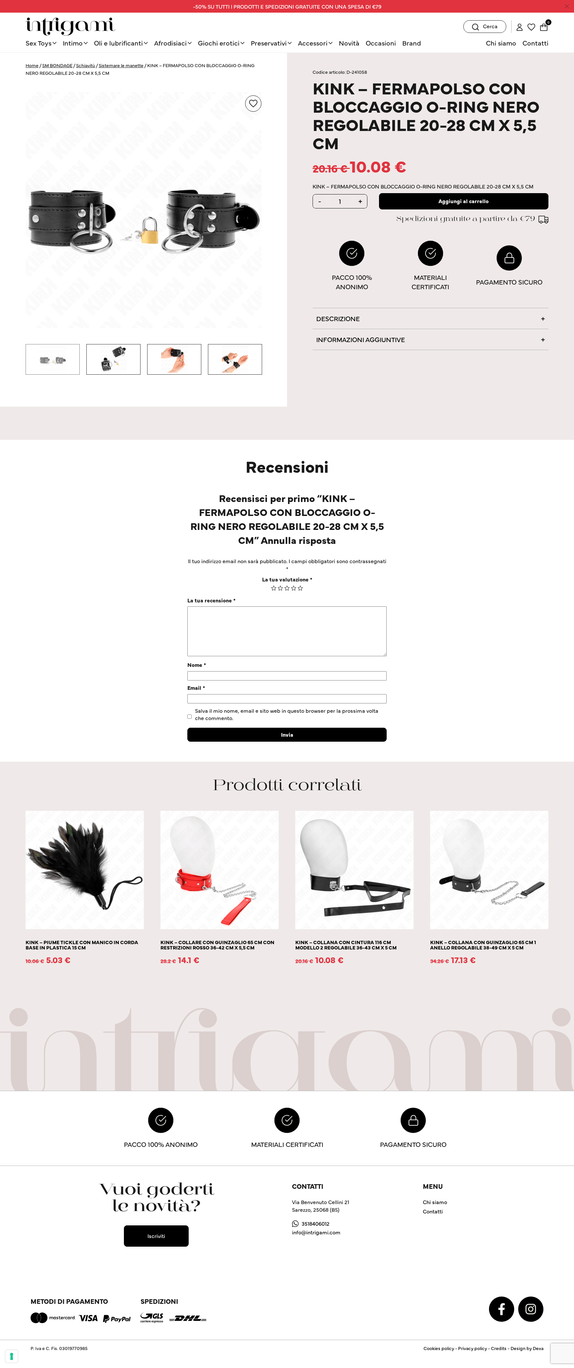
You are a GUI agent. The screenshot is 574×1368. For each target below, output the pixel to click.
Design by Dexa (527, 1348)
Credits (499, 1348)
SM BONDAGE (57, 65)
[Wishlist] (531, 26)
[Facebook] (502, 1308)
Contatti (535, 42)
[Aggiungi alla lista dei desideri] (253, 103)
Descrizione (338, 318)
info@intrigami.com (316, 1232)
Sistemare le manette (121, 65)
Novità (349, 42)
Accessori (313, 42)
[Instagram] (530, 1308)
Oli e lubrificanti (118, 42)
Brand (411, 42)
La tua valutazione (287, 579)
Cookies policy (439, 1348)
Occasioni (381, 42)
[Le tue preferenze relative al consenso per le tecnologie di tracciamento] (11, 1356)
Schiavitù (85, 65)
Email (196, 687)
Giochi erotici (218, 42)
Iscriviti (156, 1235)
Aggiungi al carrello (463, 200)
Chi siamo (501, 42)
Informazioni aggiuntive (360, 339)
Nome (196, 664)
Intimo (73, 42)
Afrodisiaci (170, 42)
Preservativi (269, 42)
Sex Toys (38, 42)
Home (32, 65)
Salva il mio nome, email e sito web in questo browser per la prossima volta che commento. (286, 714)
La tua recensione (211, 600)
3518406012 (316, 1223)
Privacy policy (472, 1348)
